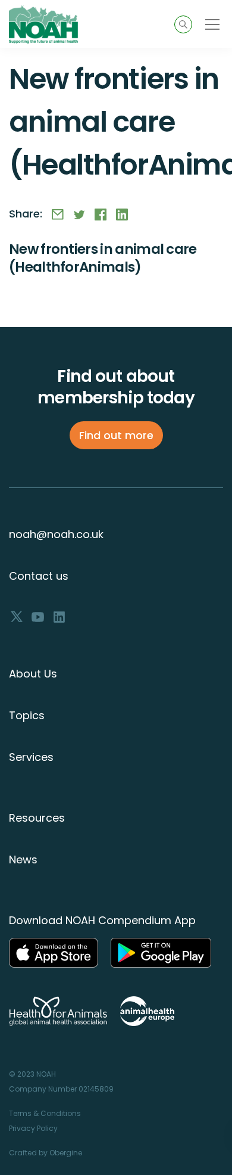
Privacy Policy (33, 1128)
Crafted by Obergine (45, 1153)
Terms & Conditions (45, 1113)
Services (31, 757)
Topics (27, 715)
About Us (33, 673)
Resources (37, 817)
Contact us (38, 575)
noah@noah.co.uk (56, 534)
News (23, 859)
